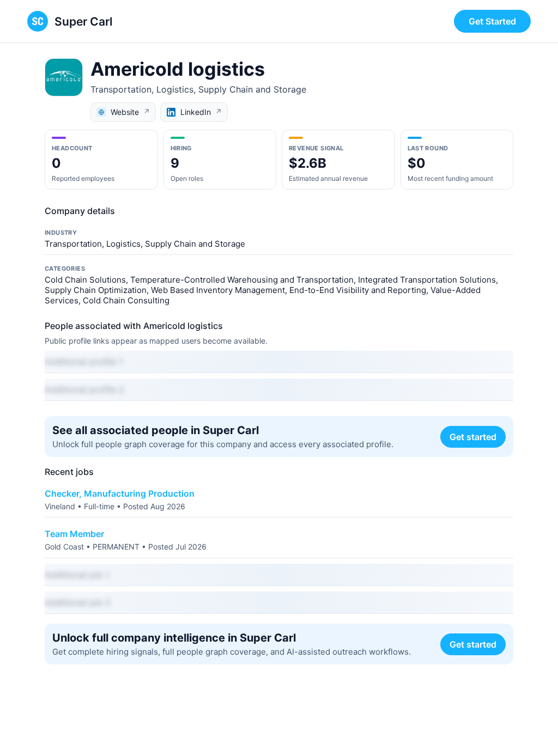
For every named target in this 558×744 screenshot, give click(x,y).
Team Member (74, 533)
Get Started (492, 21)
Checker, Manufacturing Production (120, 493)
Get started (473, 436)
